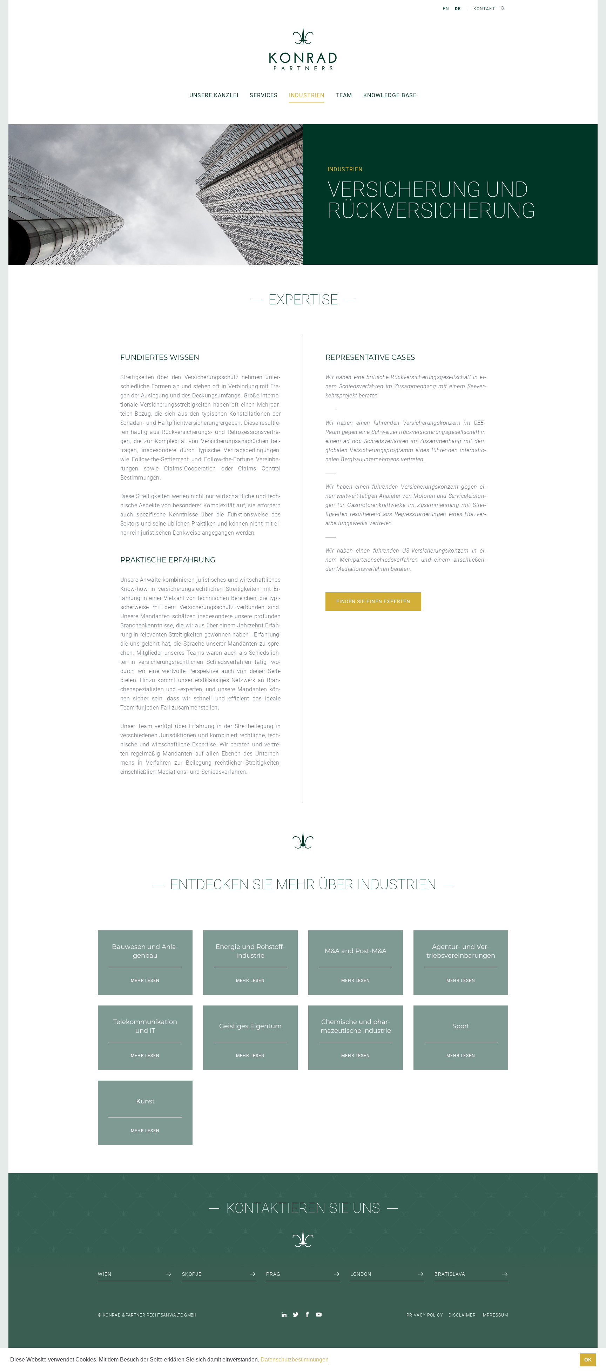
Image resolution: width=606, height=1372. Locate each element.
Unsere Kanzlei (213, 95)
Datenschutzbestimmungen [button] (295, 1360)
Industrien (306, 95)
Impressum (495, 1315)
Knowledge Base (390, 95)
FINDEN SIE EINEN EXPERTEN (373, 601)
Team (344, 95)
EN (446, 8)
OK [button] (588, 1360)
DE (458, 8)
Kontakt (484, 8)
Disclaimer (462, 1315)
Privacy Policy (424, 1315)
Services (264, 95)
